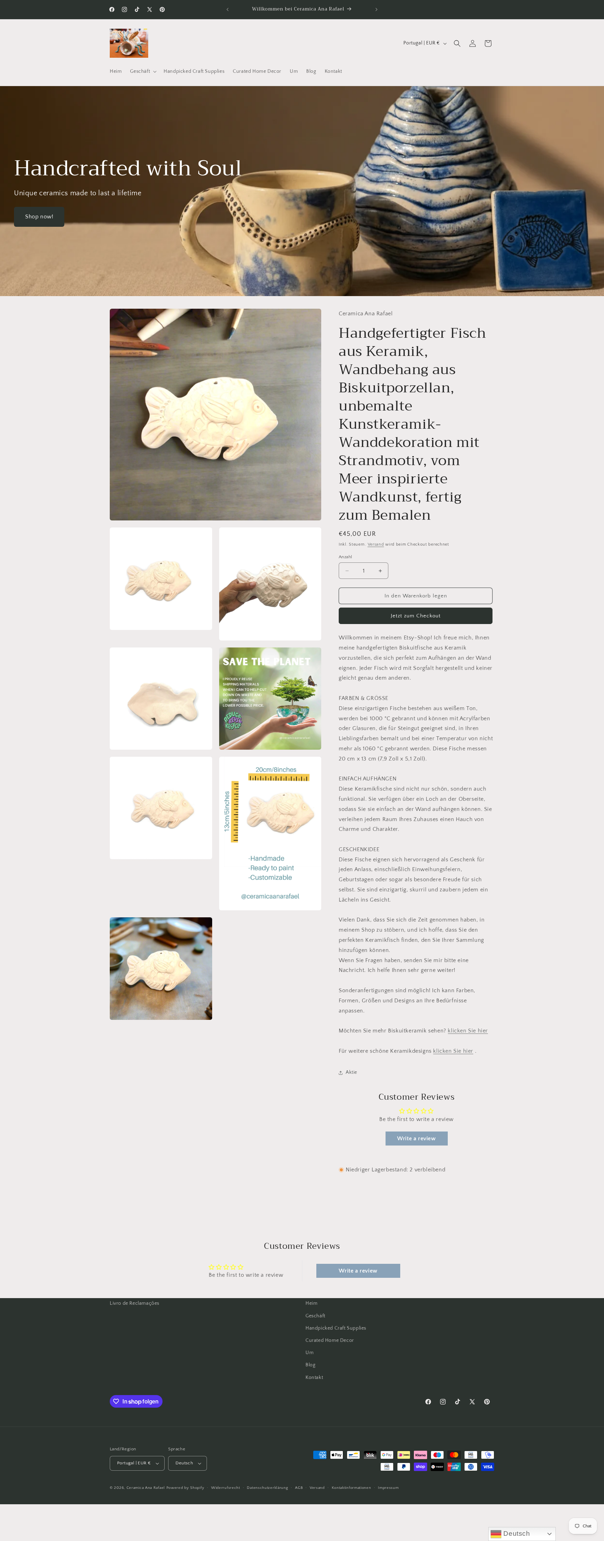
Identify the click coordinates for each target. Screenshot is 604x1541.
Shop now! (39, 216)
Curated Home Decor (329, 1340)
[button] (142, 71)
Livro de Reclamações (134, 1303)
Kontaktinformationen (351, 1488)
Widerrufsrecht (225, 1488)
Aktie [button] (351, 1072)
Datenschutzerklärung (267, 1488)
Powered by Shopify (185, 1488)
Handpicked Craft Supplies (335, 1328)
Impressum (388, 1488)
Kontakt (314, 1377)
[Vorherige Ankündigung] (227, 9)
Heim (311, 1303)
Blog (310, 1365)
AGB (299, 1488)
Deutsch (516, 1533)
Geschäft (315, 1316)
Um (309, 1353)
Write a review (416, 1138)
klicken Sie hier (468, 1031)
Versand (376, 544)
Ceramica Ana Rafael (146, 1488)
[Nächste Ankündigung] (376, 9)
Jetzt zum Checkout (416, 616)
